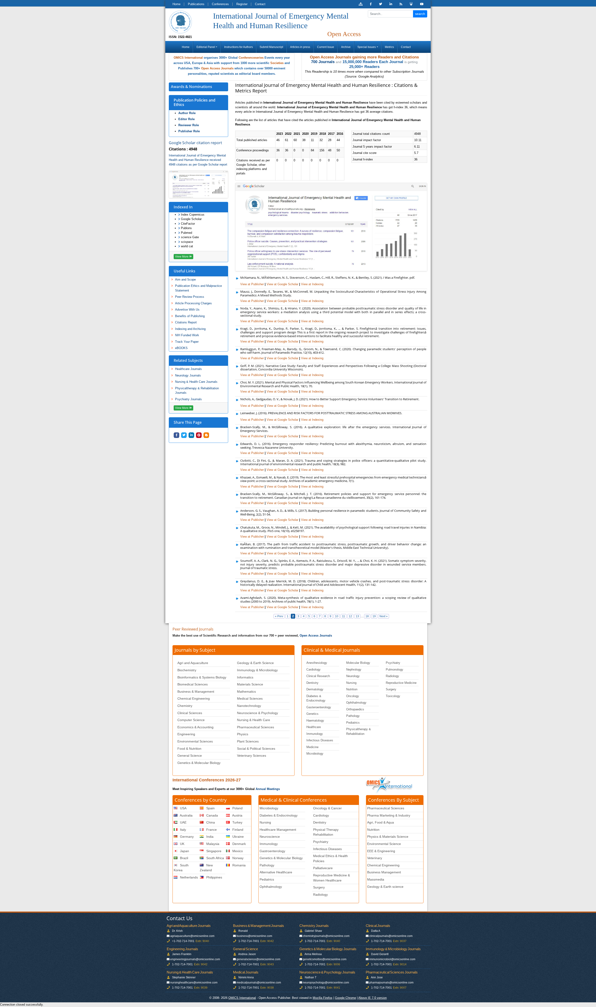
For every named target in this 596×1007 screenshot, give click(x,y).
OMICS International (188, 57)
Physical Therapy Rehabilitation (326, 832)
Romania (238, 865)
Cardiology (313, 669)
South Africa (214, 858)
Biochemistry (186, 670)
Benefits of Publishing (190, 316)
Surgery (391, 689)
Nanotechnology (249, 706)
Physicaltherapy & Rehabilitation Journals (197, 391)
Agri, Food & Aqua (380, 822)
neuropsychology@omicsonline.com (326, 982)
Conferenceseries (251, 57)
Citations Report (186, 322)
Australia (186, 815)
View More (182, 256)
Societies (277, 63)
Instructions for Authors (238, 47)
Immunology (314, 734)
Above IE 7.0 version (372, 998)
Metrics (389, 47)
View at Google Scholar (282, 284)
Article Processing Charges (193, 303)
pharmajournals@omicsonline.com (391, 982)
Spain (210, 808)
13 (357, 616)
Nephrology (353, 669)
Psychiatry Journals (188, 399)
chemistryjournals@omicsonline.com (326, 936)
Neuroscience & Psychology (257, 713)
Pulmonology (394, 669)
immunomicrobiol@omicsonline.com (392, 959)
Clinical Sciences (189, 713)
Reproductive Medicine (401, 683)
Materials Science (250, 684)
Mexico (237, 851)
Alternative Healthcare (276, 872)
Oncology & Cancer (327, 808)
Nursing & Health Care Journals (196, 381)
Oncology (352, 696)
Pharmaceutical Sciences (255, 727)
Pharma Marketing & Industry (388, 815)
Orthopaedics (355, 709)
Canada (211, 815)
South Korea (181, 867)
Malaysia (212, 844)
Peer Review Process (189, 296)
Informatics (245, 677)
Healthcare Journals (188, 369)
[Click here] (360, 4)
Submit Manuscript (271, 47)
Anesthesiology (316, 663)
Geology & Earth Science (255, 663)
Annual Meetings (268, 789)
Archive (346, 47)
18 (367, 616)
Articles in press (300, 47)
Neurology (353, 676)
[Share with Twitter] (184, 435)
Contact (260, 4)
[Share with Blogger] (206, 435)
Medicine (312, 747)
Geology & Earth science (385, 886)
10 (336, 616)
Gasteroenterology (318, 707)
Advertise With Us (187, 309)
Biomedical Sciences (192, 684)
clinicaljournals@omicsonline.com (391, 936)
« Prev (279, 616)
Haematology (315, 720)
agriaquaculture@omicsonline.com (192, 936)
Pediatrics (353, 722)
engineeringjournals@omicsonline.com (195, 959)
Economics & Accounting (195, 727)
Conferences (220, 4)
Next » (383, 616)
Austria (236, 815)
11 (343, 616)
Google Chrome (345, 998)
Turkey (236, 822)
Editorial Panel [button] (205, 47)
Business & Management (195, 691)
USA (182, 808)
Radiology (392, 676)
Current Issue (325, 47)
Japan (184, 851)
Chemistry (184, 706)
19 (374, 616)
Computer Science (191, 720)
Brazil (183, 858)
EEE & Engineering (381, 851)
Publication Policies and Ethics (194, 102)
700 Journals (323, 62)
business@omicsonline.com (254, 936)
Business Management (384, 872)
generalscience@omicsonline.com (258, 959)
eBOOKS (181, 348)
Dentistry (312, 683)
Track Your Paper (187, 341)
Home (176, 4)
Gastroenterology (272, 851)
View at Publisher (252, 284)
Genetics (312, 713)
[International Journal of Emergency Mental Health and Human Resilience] (180, 21)
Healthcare (313, 727)
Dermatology (314, 689)
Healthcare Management (278, 829)
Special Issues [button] (366, 47)
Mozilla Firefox (322, 998)
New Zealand (206, 867)
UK (181, 844)
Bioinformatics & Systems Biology (201, 677)
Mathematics (246, 691)
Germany (186, 836)
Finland (237, 829)
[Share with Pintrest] (199, 435)
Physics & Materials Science (387, 836)
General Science (189, 755)
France (211, 829)
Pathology (353, 716)
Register (241, 4)
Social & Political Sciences (256, 748)
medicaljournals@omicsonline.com (259, 982)
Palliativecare (323, 868)
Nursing (351, 683)
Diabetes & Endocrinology (315, 698)
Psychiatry (393, 663)
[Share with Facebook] (176, 435)
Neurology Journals (188, 375)
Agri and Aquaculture (192, 663)
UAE (182, 822)
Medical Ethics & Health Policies (330, 858)
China (210, 822)
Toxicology (393, 696)
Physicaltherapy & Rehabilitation (358, 731)
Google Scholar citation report (195, 142)
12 (350, 616)
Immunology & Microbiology (257, 670)
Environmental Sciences (195, 741)
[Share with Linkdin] (191, 435)
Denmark (238, 844)
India (209, 836)
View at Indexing (312, 284)
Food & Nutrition (189, 748)
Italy (182, 829)
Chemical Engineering (193, 698)
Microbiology (314, 753)
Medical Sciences (250, 698)
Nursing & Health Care (253, 720)
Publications (196, 4)
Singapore (213, 851)
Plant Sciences (248, 741)
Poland (237, 808)
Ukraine (237, 836)
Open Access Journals (217, 68)
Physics (242, 734)
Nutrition (351, 689)
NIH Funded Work (187, 335)
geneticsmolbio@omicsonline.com (324, 959)
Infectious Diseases (319, 740)
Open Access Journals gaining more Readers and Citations (364, 57)
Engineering (186, 734)
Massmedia (375, 879)
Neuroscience (270, 836)
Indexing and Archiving (190, 329)
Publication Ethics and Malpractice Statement (198, 288)
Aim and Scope (185, 279)
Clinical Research (318, 676)
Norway (237, 858)
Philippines (213, 877)
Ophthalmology (356, 702)
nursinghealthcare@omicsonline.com (193, 982)
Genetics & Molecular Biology (198, 763)
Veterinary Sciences (251, 755)
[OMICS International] (389, 785)
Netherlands (188, 877)
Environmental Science (384, 844)
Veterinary (374, 858)
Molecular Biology (358, 663)
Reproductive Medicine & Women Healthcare (331, 877)
